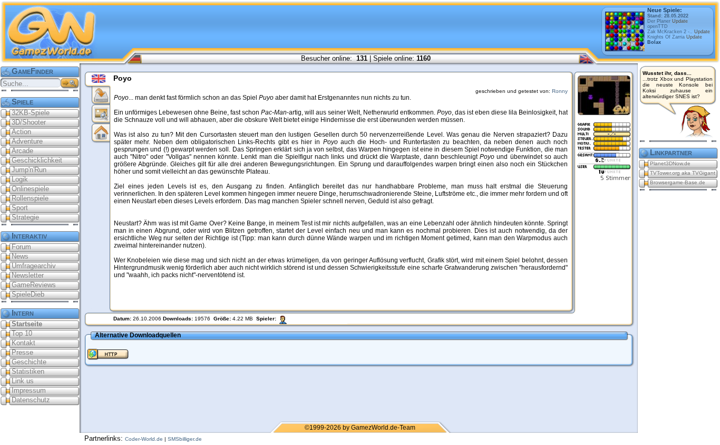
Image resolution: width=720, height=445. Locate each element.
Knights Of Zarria (674, 37)
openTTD (657, 26)
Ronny (560, 91)
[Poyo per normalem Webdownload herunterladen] (108, 360)
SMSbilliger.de (185, 439)
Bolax (654, 42)
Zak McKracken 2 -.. (678, 31)
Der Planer (667, 21)
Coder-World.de (144, 439)
